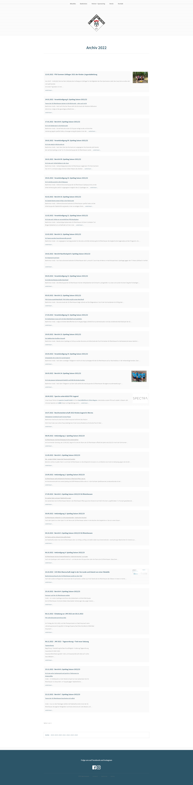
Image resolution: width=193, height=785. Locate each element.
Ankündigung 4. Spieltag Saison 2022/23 (69, 552)
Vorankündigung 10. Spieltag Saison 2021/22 (71, 178)
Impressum (95, 776)
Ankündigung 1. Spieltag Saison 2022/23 (69, 436)
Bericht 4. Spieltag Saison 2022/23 (67, 591)
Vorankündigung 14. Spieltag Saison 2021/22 (71, 354)
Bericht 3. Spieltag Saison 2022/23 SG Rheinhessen (73, 533)
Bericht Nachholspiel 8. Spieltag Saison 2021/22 (72, 254)
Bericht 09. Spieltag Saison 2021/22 (67, 159)
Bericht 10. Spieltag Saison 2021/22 (67, 197)
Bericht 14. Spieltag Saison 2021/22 (67, 373)
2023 (72, 735)
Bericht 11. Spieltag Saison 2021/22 (67, 234)
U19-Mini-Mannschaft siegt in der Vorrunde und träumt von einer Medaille (82, 572)
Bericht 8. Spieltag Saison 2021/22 (67, 122)
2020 (60, 735)
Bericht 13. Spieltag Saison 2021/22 (67, 334)
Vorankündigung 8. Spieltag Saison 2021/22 (70, 99)
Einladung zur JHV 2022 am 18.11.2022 (68, 614)
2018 (52, 735)
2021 (64, 735)
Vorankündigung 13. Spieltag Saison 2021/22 (71, 315)
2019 (56, 735)
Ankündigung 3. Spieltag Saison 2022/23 (69, 513)
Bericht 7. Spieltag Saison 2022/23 (67, 694)
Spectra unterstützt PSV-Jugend (66, 396)
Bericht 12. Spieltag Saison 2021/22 (67, 295)
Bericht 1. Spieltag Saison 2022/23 (67, 455)
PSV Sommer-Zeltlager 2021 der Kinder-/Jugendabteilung (75, 74)
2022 (68, 735)
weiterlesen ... (49, 90)
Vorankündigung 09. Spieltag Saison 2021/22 (71, 140)
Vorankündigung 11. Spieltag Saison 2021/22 (71, 215)
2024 (76, 735)
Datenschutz (104, 776)
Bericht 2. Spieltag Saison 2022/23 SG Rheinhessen (73, 494)
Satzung (112, 776)
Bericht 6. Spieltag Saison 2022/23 (67, 669)
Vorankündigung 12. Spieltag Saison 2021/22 (71, 276)
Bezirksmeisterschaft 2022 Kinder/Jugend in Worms (73, 413)
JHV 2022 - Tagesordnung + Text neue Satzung (71, 641)
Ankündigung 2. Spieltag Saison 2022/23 (69, 474)
